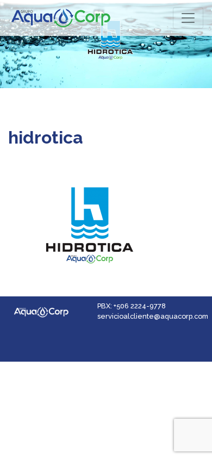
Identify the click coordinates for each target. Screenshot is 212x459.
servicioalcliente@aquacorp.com (152, 316)
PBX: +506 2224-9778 (131, 306)
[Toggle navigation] (188, 18)
